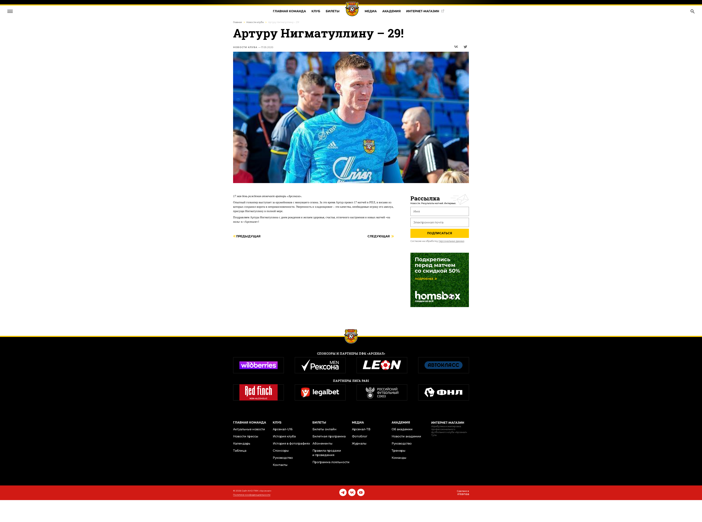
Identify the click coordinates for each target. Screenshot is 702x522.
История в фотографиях (291, 443)
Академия (391, 11)
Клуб (316, 11)
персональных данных (451, 241)
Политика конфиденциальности (251, 494)
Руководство (283, 458)
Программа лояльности (331, 462)
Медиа (371, 11)
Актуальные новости (249, 429)
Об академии (402, 429)
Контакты (280, 465)
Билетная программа (329, 436)
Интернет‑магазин (422, 11)
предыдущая (248, 236)
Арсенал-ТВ (361, 429)
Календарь (241, 443)
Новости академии (406, 436)
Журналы (359, 443)
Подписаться (439, 233)
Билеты (332, 11)
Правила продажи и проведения (326, 453)
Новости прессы (245, 436)
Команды (399, 458)
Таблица (239, 450)
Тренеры (398, 450)
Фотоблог (359, 436)
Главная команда (289, 11)
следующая (378, 236)
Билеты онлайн (324, 429)
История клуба (284, 436)
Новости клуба (255, 22)
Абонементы (322, 443)
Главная (237, 22)
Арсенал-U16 (282, 429)
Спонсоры (281, 450)
